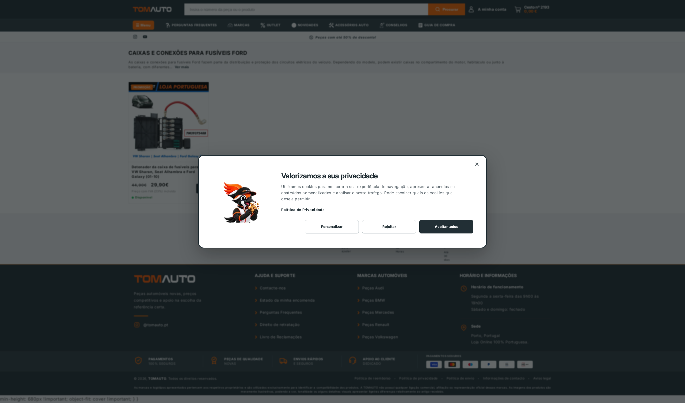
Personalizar (331, 226)
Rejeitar (389, 226)
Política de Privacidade (303, 210)
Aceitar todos (446, 226)
